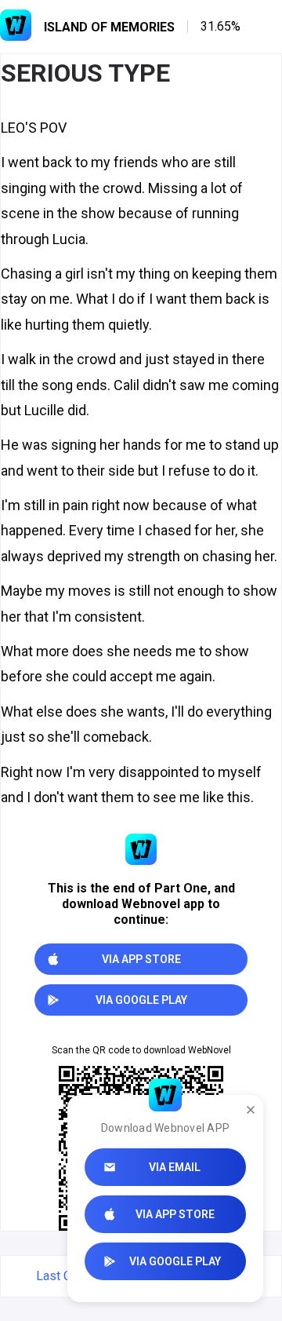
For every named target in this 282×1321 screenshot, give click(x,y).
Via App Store (175, 1214)
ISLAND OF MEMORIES (109, 27)
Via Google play (175, 1261)
